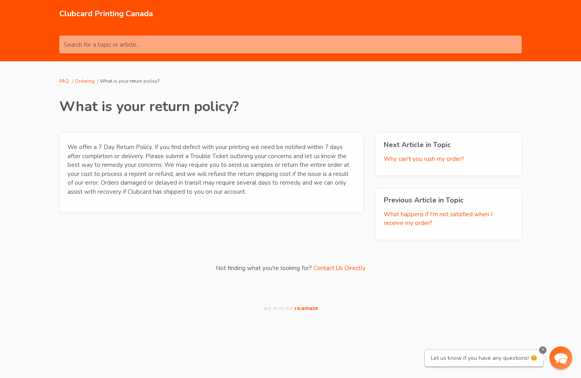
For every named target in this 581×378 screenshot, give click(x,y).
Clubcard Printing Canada (106, 13)
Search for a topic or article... (102, 45)
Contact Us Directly (339, 268)
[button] (560, 357)
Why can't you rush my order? (424, 159)
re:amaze (306, 308)
